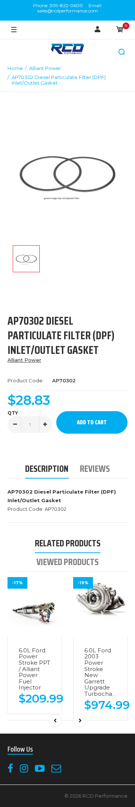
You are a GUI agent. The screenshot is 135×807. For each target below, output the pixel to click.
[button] (122, 52)
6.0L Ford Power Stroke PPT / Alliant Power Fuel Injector (34, 669)
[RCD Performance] (67, 49)
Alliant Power (24, 360)
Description (47, 468)
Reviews (95, 468)
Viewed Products (67, 562)
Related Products (67, 543)
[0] (120, 29)
